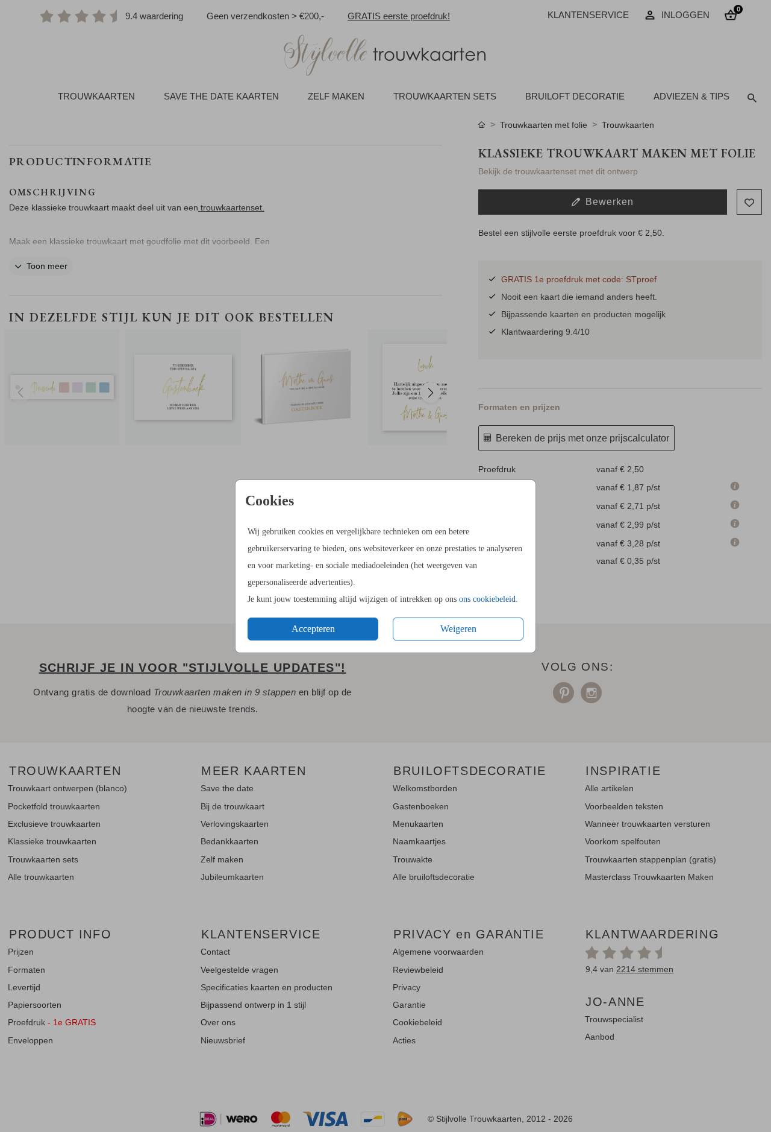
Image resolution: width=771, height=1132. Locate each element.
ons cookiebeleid (487, 599)
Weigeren (458, 629)
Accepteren (313, 629)
